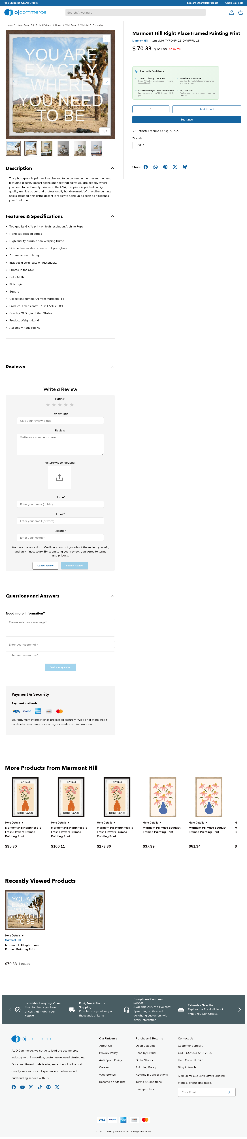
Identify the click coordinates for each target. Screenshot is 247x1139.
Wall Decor (70, 25)
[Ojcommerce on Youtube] (22, 1085)
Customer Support (190, 1045)
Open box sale (234, 3)
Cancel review (45, 565)
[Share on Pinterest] (165, 167)
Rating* (60, 399)
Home (10, 25)
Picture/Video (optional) (60, 462)
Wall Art (84, 25)
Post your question (60, 667)
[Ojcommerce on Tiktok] (40, 1085)
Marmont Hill (140, 40)
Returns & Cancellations (152, 1074)
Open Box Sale (146, 1045)
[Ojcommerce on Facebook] (14, 1085)
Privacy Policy (108, 1053)
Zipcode (137, 138)
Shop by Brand (146, 1053)
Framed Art (98, 25)
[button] (48, 404)
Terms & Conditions (149, 1082)
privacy (63, 555)
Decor (58, 25)
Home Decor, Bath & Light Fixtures (34, 25)
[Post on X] (175, 167)
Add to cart (207, 109)
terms (102, 551)
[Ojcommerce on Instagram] (31, 1085)
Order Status (144, 1060)
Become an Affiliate (112, 1082)
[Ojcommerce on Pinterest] (48, 1085)
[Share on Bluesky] (185, 167)
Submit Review (74, 565)
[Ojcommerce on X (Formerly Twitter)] (57, 1085)
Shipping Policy (146, 1067)
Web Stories (107, 1074)
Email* (60, 514)
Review (60, 430)
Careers (104, 1067)
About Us (105, 1045)
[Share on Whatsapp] (155, 167)
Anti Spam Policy (110, 1060)
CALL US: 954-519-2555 (195, 1053)
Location (60, 530)
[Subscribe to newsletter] (228, 1092)
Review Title (60, 414)
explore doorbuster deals (202, 3)
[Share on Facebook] (146, 167)
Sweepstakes (145, 1089)
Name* (60, 497)
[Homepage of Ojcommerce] (25, 12)
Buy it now (186, 119)
